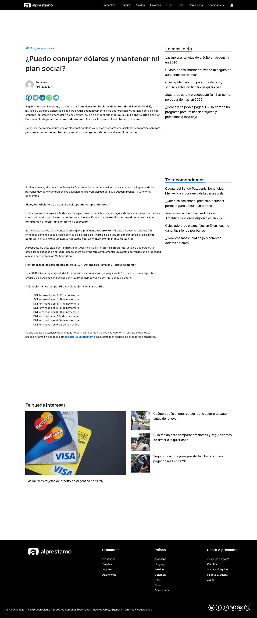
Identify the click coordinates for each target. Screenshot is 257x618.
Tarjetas (107, 564)
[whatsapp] (247, 608)
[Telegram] (56, 98)
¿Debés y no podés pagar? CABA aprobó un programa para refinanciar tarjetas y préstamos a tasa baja (197, 112)
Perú (157, 580)
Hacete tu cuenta (217, 574)
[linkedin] (211, 608)
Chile (158, 585)
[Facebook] (29, 98)
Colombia (160, 574)
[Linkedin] (42, 98)
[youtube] (240, 608)
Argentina (160, 559)
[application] (222, 5)
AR (27, 48)
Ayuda (211, 580)
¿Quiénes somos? (218, 559)
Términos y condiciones (137, 609)
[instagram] (226, 608)
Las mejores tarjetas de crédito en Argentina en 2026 (64, 481)
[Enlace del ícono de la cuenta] (231, 5)
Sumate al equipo (217, 569)
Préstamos (108, 559)
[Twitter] (36, 98)
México (159, 569)
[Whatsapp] (49, 98)
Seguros (107, 569)
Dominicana (162, 590)
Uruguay (160, 564)
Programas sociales (42, 48)
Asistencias (109, 574)
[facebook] (219, 608)
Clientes (212, 564)
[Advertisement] (128, 27)
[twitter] (233, 608)
